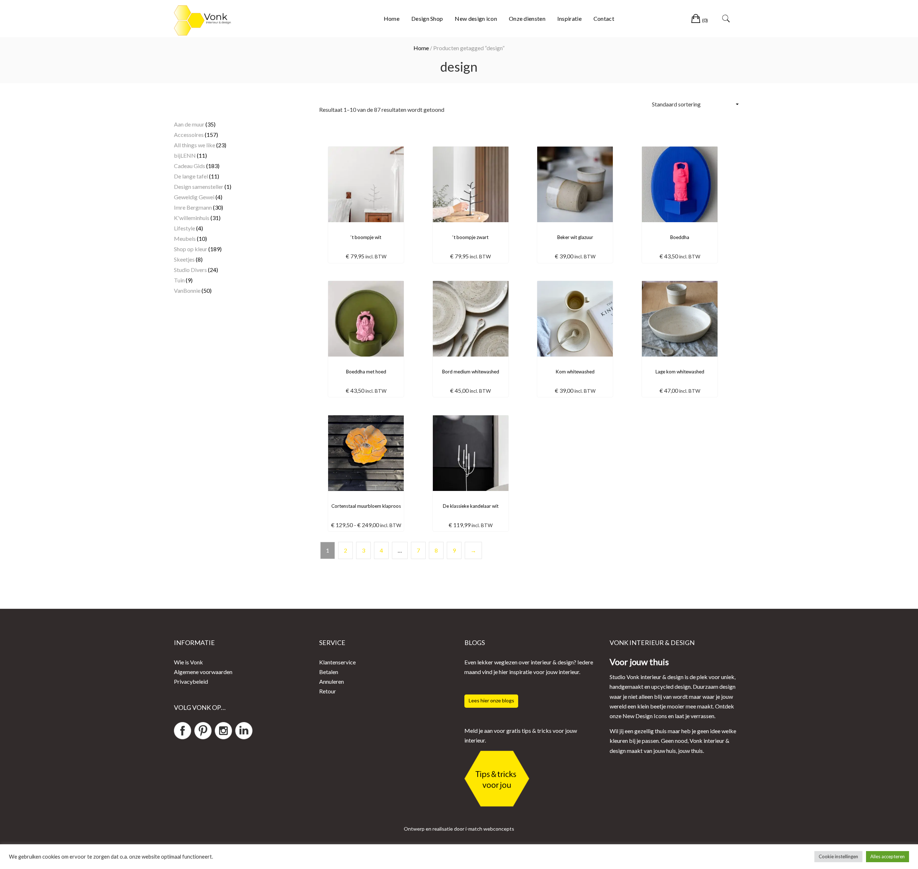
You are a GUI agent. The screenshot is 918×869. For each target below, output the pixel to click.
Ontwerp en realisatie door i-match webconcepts (459, 829)
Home (391, 18)
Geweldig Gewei (194, 197)
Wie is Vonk (188, 661)
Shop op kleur (190, 248)
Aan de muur (189, 124)
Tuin (179, 280)
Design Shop (427, 18)
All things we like (194, 145)
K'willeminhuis (191, 217)
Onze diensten (527, 18)
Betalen (328, 671)
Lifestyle (184, 228)
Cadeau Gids (189, 165)
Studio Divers (190, 269)
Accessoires (189, 134)
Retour (327, 691)
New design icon (476, 18)
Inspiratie (569, 18)
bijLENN (185, 155)
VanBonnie (187, 290)
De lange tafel (191, 176)
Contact (603, 18)
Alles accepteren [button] (887, 856)
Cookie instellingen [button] (838, 856)
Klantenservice (337, 661)
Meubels (185, 238)
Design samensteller (198, 186)
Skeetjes (184, 259)
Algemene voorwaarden (203, 671)
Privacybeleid (191, 681)
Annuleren (331, 681)
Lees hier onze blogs (491, 700)
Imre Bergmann (193, 207)
